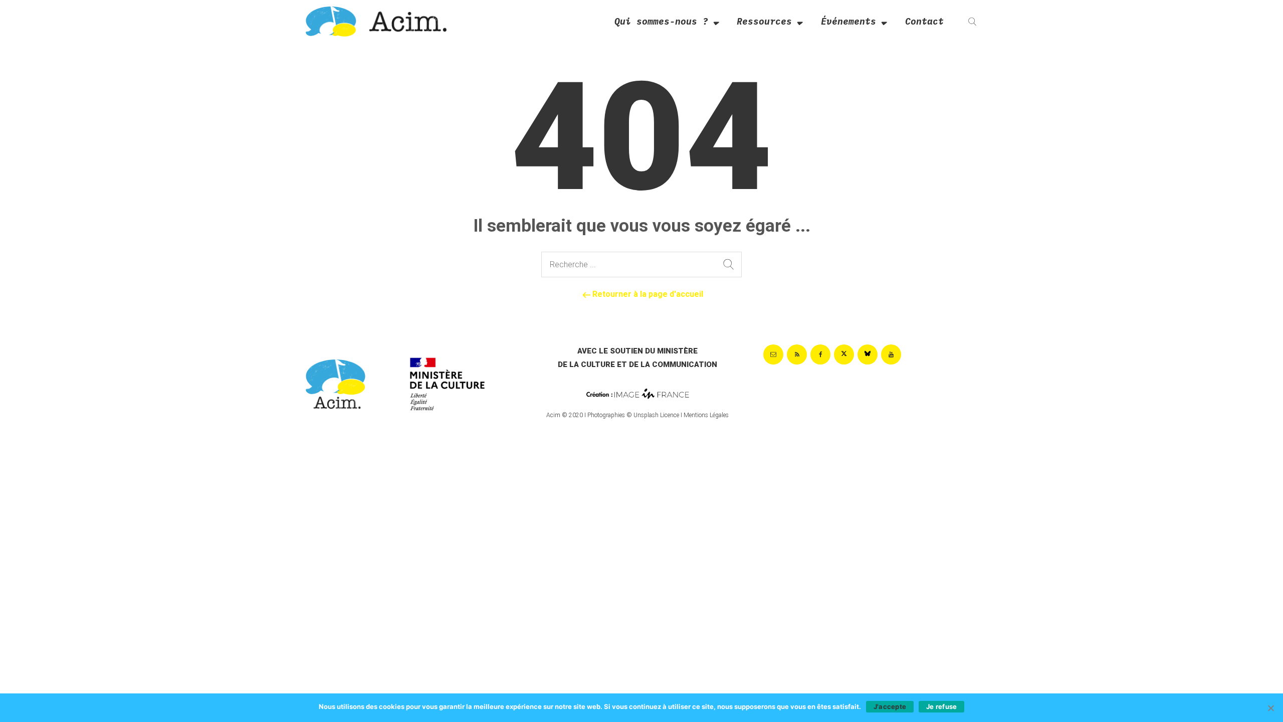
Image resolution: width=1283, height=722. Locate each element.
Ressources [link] (764, 21)
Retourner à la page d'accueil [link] (646, 294)
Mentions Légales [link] (706, 415)
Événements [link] (848, 21)
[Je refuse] (1270, 708)
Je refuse (941, 706)
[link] (376, 21)
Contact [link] (924, 21)
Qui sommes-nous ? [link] (661, 21)
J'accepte (890, 706)
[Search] (728, 265)
